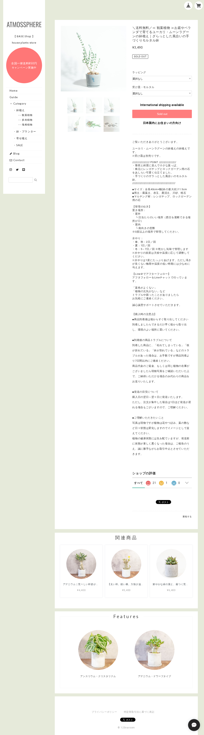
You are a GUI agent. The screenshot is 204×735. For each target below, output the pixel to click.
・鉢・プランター (26, 131)
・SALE (19, 145)
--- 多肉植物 (27, 119)
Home (14, 90)
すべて (138, 482)
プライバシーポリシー (104, 712)
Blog (16, 153)
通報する (187, 516)
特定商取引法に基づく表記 (139, 712)
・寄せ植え (22, 138)
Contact (19, 160)
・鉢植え (20, 110)
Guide (14, 97)
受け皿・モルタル (143, 87)
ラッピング (139, 72)
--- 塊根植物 (27, 124)
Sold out (162, 113)
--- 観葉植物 (27, 115)
